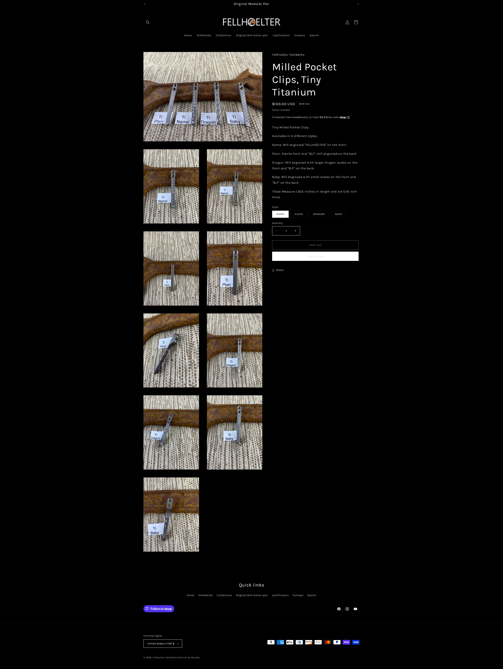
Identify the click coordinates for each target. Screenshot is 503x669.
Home (190, 595)
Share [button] (280, 270)
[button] (147, 22)
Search (311, 595)
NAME (282, 215)
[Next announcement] (358, 4)
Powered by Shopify (189, 657)
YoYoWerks (205, 595)
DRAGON (321, 215)
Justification (280, 595)
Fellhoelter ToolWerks (165, 657)
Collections (224, 595)
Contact (298, 595)
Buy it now (315, 256)
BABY (341, 215)
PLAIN (301, 215)
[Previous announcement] (144, 4)
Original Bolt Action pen (252, 595)
